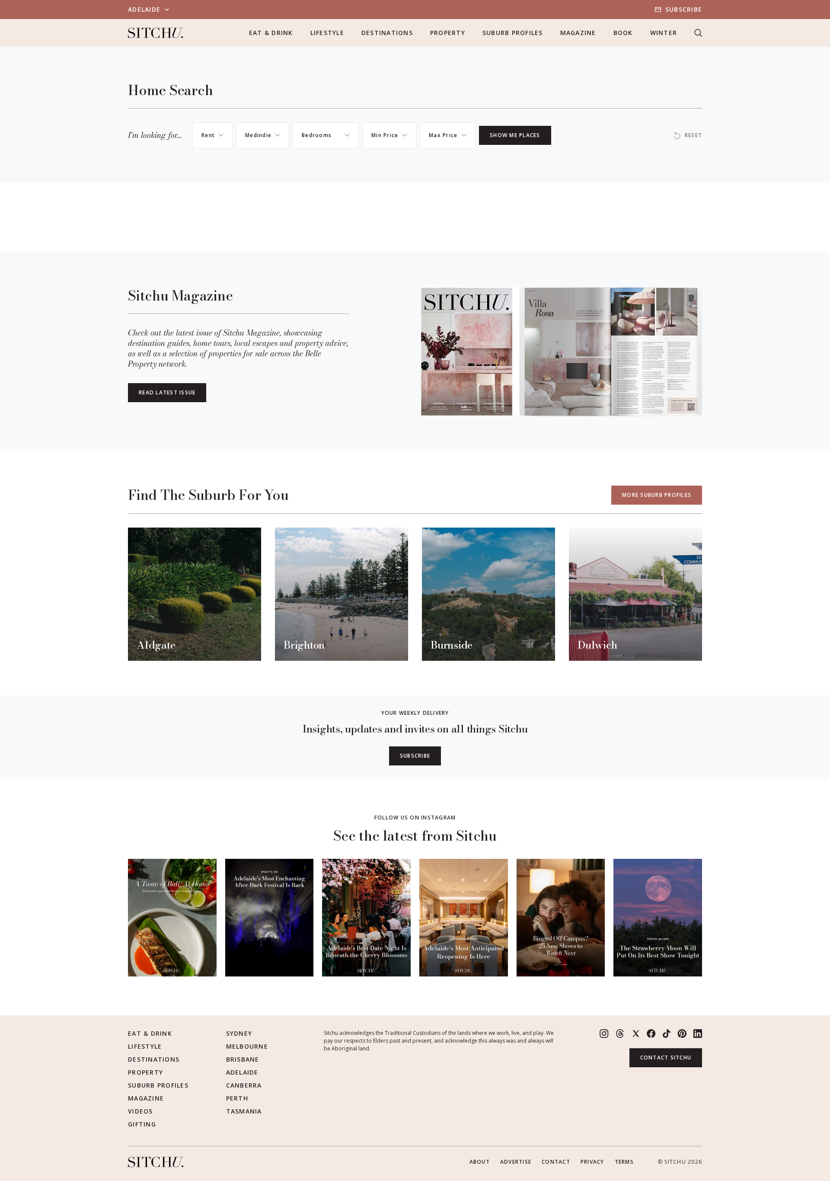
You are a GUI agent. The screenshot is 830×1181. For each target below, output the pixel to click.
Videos (140, 1111)
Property (447, 33)
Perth (237, 1098)
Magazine (578, 33)
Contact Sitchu (666, 1057)
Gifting (142, 1124)
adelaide (144, 9)
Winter (663, 33)
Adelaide (242, 1072)
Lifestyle (327, 33)
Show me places (515, 135)
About (479, 1161)
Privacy (592, 1161)
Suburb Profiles (512, 33)
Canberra (244, 1085)
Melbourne (247, 1046)
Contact (556, 1161)
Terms (624, 1161)
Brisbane (242, 1059)
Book (623, 33)
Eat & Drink (271, 33)
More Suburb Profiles (656, 495)
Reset (693, 135)
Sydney (239, 1033)
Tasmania (244, 1111)
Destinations (387, 33)
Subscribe (683, 9)
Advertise (515, 1161)
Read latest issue (167, 392)
